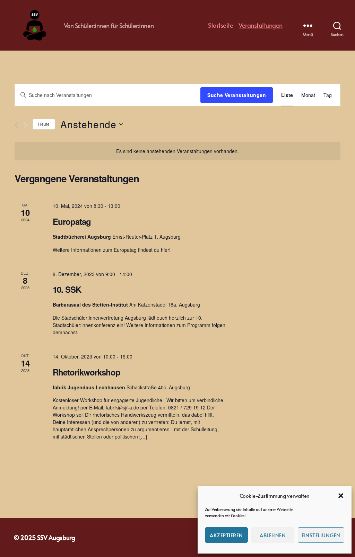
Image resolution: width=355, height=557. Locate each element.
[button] (340, 495)
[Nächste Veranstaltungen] (25, 125)
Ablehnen (273, 535)
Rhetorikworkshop (86, 372)
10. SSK (67, 289)
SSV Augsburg (56, 537)
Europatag (72, 221)
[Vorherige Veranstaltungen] (16, 125)
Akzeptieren (226, 535)
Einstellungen (321, 535)
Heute (44, 124)
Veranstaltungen (261, 25)
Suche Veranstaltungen (236, 94)
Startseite (220, 25)
